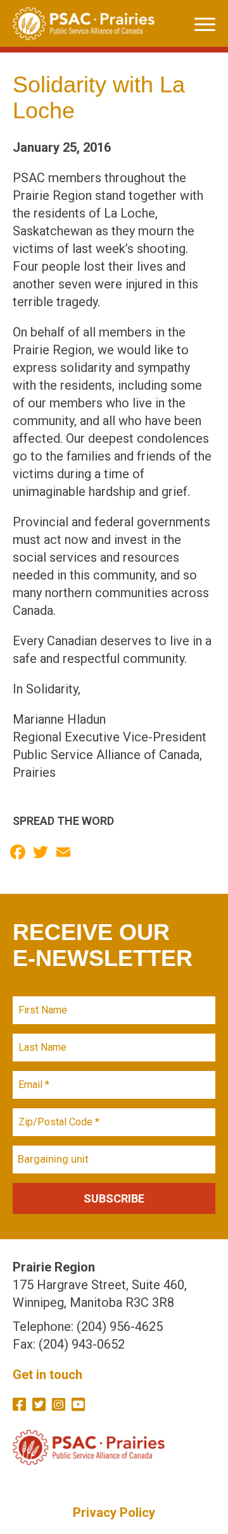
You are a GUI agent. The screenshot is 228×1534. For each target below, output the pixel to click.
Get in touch (47, 1374)
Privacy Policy (114, 1512)
